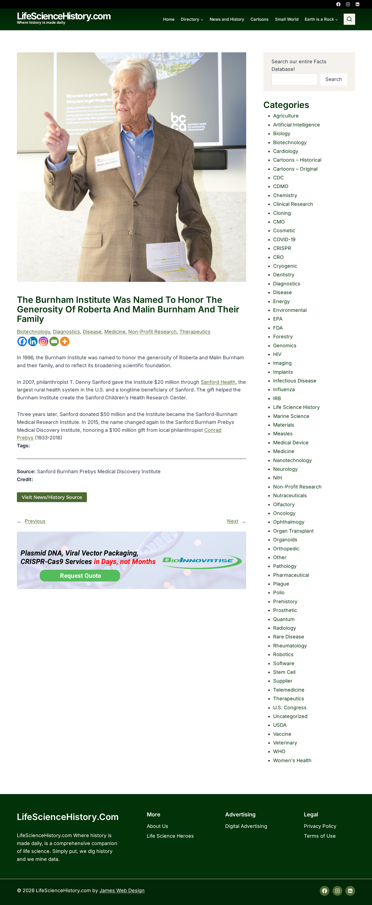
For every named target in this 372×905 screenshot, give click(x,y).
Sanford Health (218, 382)
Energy (281, 301)
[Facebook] (338, 4)
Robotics (283, 654)
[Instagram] (348, 4)
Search (333, 79)
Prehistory (285, 601)
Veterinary (285, 743)
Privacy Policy (320, 826)
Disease (92, 331)
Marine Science (291, 416)
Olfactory (284, 504)
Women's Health (292, 760)
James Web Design (122, 890)
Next (232, 521)
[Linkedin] (357, 4)
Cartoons (260, 19)
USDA (279, 725)
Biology (281, 133)
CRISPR (282, 248)
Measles (283, 433)
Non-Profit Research (152, 331)
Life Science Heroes (170, 836)
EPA (277, 319)
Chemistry (285, 195)
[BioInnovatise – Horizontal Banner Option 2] (131, 560)
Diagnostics (66, 331)
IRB (277, 398)
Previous (35, 521)
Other (279, 557)
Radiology (284, 628)
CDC (278, 177)
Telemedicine (288, 690)
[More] (64, 341)
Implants (283, 372)
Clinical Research (293, 204)
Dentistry (283, 274)
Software (283, 663)
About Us (157, 826)
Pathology (285, 566)
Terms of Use (320, 836)
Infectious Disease (294, 381)
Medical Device (291, 442)
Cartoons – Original (295, 169)
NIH (277, 478)
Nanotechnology (292, 460)
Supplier (282, 681)
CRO (278, 257)
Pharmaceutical (291, 575)
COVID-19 (284, 239)
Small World (286, 19)
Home (169, 19)
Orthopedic (286, 548)
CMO (279, 222)
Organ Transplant (293, 531)
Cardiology (285, 151)
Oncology (284, 513)
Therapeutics (195, 331)
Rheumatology (290, 645)
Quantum (284, 619)
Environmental (290, 310)
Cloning (282, 213)
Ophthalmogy (288, 522)
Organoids (285, 539)
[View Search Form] (349, 19)
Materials (283, 425)
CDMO (280, 186)
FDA (278, 328)
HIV (277, 354)
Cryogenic (285, 266)
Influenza (284, 389)
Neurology (285, 469)
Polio (279, 592)
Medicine (115, 331)
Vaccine (282, 734)
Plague (281, 584)
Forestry (283, 336)
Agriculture (286, 116)
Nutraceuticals (290, 495)
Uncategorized (290, 716)
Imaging (282, 363)
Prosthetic (285, 610)
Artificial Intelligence (296, 125)
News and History (227, 19)
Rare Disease (288, 636)
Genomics (285, 345)
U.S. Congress (290, 707)
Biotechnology (33, 331)
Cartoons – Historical (297, 160)
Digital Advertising (246, 826)
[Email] (54, 341)
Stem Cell (284, 672)
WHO (279, 751)
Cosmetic (284, 230)
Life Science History (296, 407)
